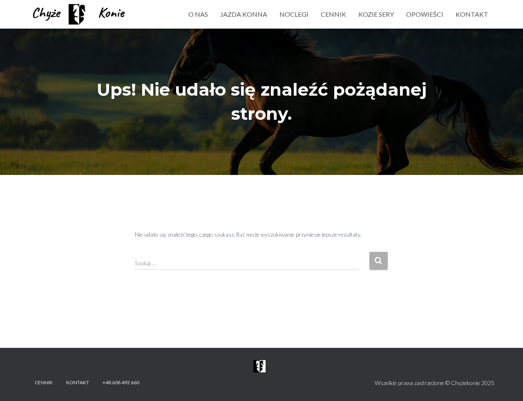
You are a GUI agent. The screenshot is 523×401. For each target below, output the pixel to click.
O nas (198, 14)
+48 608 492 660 (121, 382)
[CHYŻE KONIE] (79, 14)
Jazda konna (243, 14)
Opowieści (424, 14)
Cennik (333, 14)
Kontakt (472, 14)
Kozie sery (376, 14)
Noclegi (293, 14)
